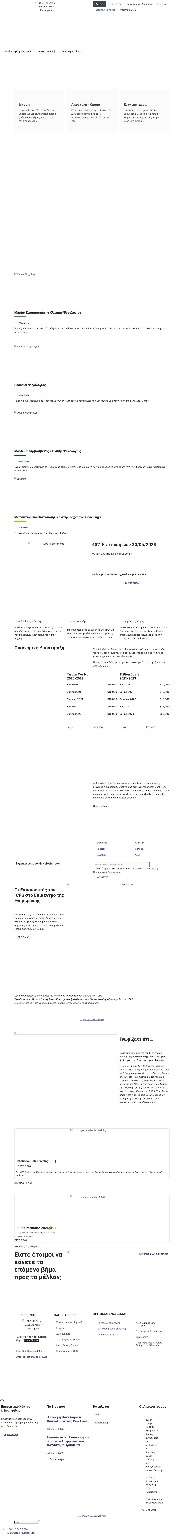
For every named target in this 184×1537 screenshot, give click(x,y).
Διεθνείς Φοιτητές (105, 10)
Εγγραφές (162, 4)
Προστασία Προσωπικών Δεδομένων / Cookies (149, 1343)
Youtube (43, 1003)
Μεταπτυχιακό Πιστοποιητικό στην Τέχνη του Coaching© (57, 517)
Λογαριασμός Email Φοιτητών (146, 1324)
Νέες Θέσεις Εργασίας (68, 1345)
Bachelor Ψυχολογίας (30, 385)
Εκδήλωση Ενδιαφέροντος (112, 1328)
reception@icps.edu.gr (35, 1356)
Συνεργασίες (63, 1333)
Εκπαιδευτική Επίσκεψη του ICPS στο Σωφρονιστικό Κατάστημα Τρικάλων (68, 1441)
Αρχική (99, 4)
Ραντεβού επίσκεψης (109, 1323)
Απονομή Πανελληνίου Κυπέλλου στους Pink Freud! (68, 1419)
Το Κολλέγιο (115, 4)
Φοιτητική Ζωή (128, 10)
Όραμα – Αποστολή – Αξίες (70, 1322)
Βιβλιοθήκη (142, 1337)
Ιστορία (60, 1328)
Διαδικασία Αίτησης (108, 1334)
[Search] (39, 1522)
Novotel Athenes (25, 1236)
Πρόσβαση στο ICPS (67, 1351)
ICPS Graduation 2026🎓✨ (36, 1228)
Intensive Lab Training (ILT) (36, 1161)
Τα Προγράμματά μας (68, 1339)
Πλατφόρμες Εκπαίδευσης (150, 1331)
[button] (15, 304)
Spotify (60, 1003)
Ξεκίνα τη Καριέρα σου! (18, 51)
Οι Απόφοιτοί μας (72, 51)
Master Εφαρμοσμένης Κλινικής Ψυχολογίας (47, 312)
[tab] (17, 51)
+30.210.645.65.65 (32, 1351)
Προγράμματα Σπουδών (139, 4)
